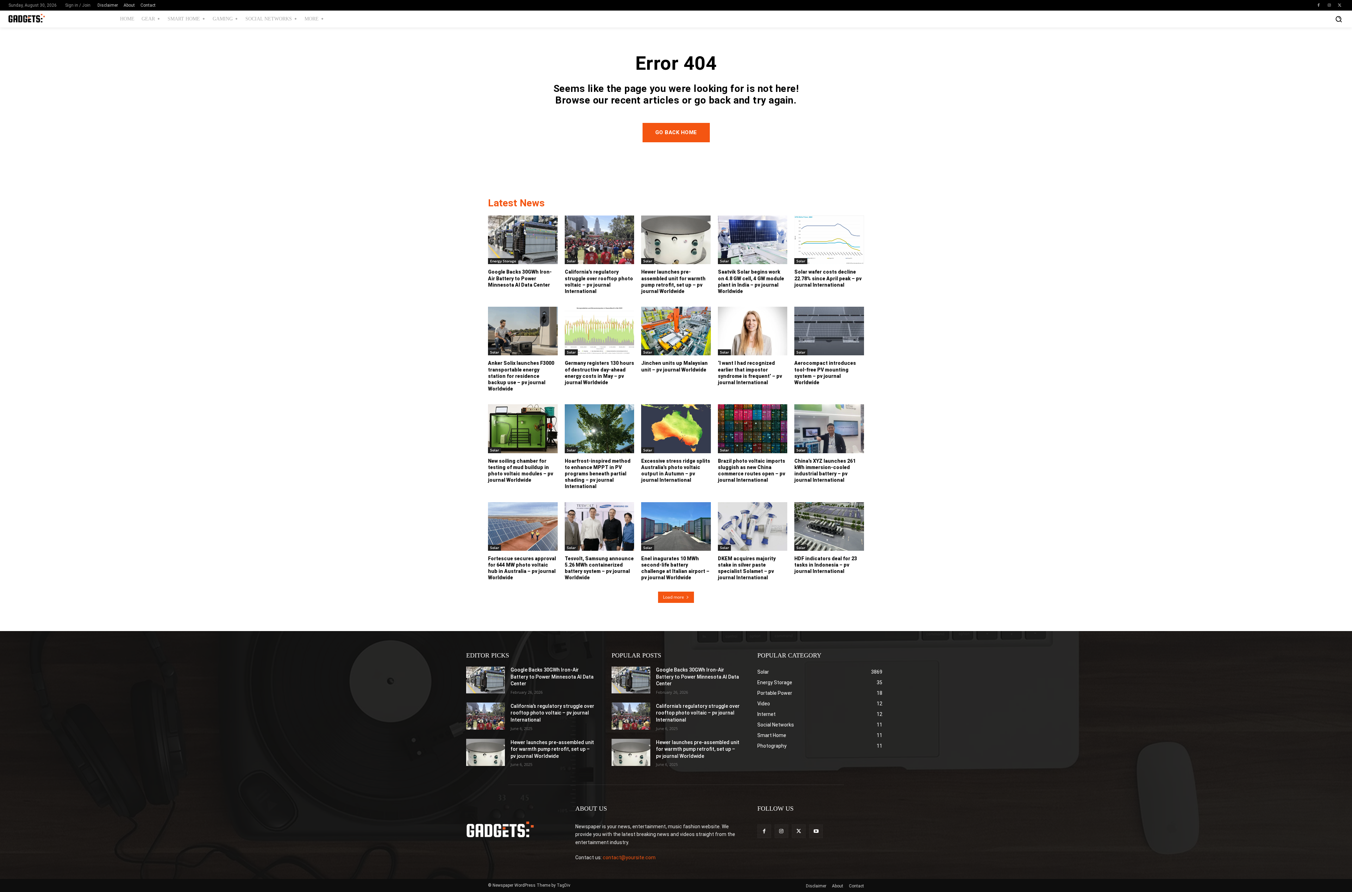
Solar (571, 260)
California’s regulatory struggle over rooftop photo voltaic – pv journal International (552, 713)
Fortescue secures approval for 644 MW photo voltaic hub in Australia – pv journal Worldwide (522, 568)
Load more (673, 597)
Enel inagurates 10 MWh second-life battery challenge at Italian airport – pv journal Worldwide (675, 568)
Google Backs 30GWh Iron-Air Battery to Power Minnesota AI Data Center (520, 278)
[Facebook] (1318, 5)
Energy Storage (503, 260)
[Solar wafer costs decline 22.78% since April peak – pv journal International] (829, 240)
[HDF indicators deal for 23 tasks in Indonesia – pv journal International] (829, 526)
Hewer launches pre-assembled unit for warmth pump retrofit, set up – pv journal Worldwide (552, 749)
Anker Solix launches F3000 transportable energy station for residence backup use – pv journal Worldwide (521, 376)
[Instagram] (1329, 5)
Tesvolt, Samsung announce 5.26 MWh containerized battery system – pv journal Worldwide (599, 568)
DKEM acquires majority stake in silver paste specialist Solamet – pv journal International (747, 568)
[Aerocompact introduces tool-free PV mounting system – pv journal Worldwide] (829, 331)
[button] (1338, 19)
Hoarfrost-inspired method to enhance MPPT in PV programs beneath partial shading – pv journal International (598, 473)
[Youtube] (816, 831)
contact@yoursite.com (629, 857)
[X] (1340, 5)
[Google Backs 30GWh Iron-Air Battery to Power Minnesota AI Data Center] (523, 240)
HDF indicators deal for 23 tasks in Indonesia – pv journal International (825, 565)
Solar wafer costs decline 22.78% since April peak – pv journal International (828, 278)
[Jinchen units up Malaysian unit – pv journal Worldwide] (676, 331)
